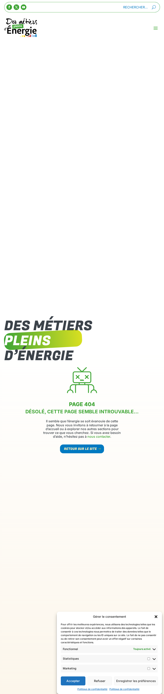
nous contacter (98, 436)
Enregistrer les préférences (136, 681)
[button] (156, 617)
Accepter (73, 681)
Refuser (99, 681)
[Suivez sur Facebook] (9, 7)
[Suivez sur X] (16, 7)
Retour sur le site (80, 448)
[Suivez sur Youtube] (23, 7)
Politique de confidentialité (92, 689)
